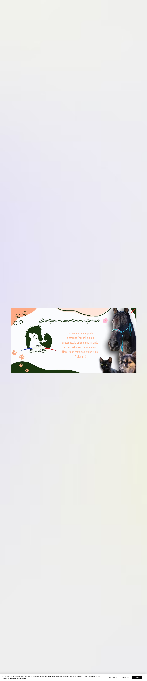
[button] (133, 311)
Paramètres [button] (113, 677)
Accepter (137, 677)
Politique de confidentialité (17, 678)
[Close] (144, 677)
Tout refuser (125, 677)
